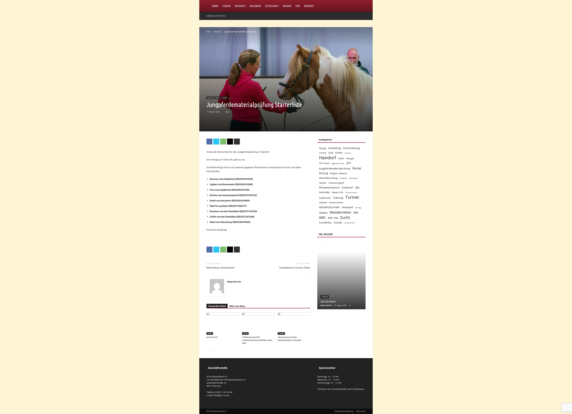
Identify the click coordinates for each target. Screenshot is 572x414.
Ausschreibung (351, 148)
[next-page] (213, 349)
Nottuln (322, 182)
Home (215, 5)
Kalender (255, 5)
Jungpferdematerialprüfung (334, 168)
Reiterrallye (324, 192)
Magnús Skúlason (338, 173)
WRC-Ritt (333, 218)
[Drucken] (237, 142)
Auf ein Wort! (212, 337)
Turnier (352, 197)
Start (208, 31)
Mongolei (343, 178)
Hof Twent (324, 163)
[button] (362, 6)
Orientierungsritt (336, 182)
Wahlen (323, 212)
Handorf (327, 157)
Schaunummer (351, 192)
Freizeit (281, 333)
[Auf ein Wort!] (222, 323)
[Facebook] (363, 16)
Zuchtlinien (325, 222)
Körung (323, 173)
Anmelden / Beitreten (215, 16)
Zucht (224, 98)
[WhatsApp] (223, 142)
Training (338, 197)
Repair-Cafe (337, 192)
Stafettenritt (325, 197)
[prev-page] (208, 349)
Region (287, 5)
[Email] (230, 142)
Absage (322, 148)
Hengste (350, 158)
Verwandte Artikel (217, 306)
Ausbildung (334, 148)
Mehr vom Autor (237, 306)
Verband (323, 202)
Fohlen (339, 152)
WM (355, 212)
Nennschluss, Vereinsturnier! (220, 267)
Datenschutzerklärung (344, 411)
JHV (348, 163)
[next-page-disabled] (324, 243)
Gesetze (348, 153)
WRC (322, 217)
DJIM (330, 152)
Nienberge (353, 178)
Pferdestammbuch (329, 187)
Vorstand (347, 207)
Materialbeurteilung (328, 178)
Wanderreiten (340, 212)
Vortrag (358, 208)
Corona (322, 152)
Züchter (338, 222)
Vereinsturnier (329, 207)
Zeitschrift (272, 5)
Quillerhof (347, 187)
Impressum (361, 411)
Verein (226, 5)
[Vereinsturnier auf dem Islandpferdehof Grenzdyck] (294, 323)
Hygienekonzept (337, 163)
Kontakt (309, 5)
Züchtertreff (349, 223)
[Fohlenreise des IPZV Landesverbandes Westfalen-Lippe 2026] (258, 323)
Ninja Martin (234, 281)
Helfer (341, 158)
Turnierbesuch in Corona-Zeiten (294, 267)
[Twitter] (216, 142)
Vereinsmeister (336, 202)
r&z (357, 187)
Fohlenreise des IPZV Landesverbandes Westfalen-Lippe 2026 (257, 340)
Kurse (356, 168)
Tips (297, 5)
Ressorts (240, 5)
